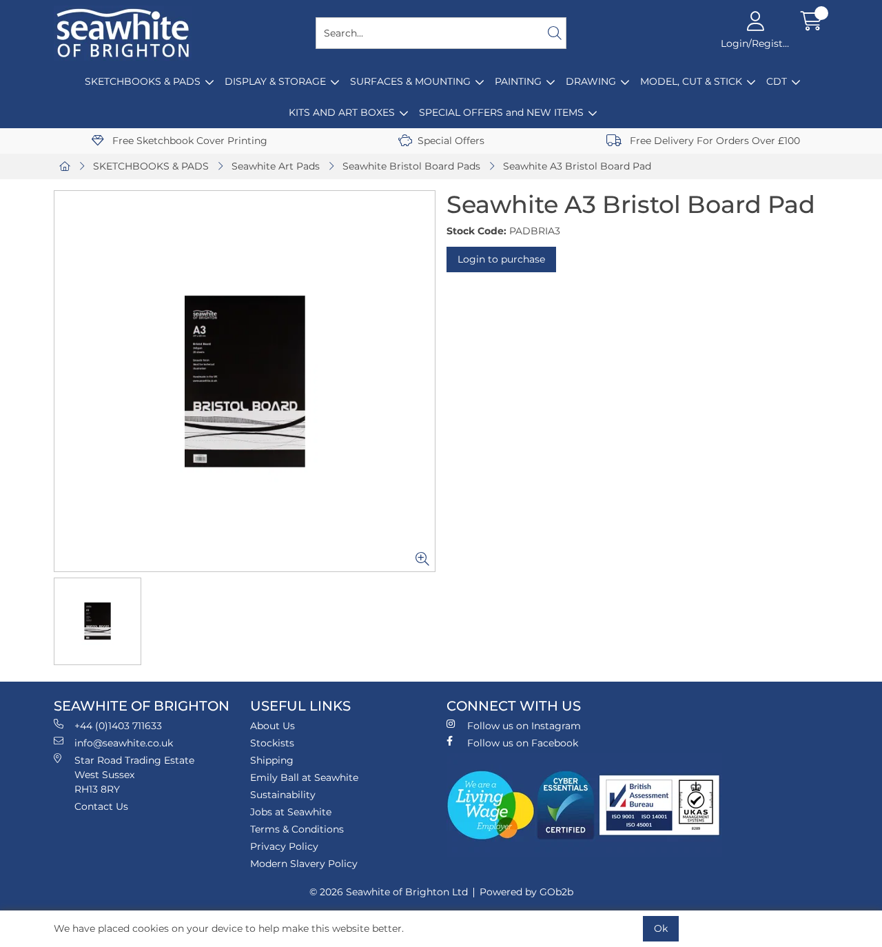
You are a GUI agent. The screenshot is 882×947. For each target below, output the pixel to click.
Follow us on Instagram (524, 726)
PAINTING (518, 81)
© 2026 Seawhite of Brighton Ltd (388, 892)
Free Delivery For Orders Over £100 (713, 140)
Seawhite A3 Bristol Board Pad (577, 166)
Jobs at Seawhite (290, 812)
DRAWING (591, 81)
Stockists (272, 743)
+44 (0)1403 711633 (118, 726)
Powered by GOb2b (526, 892)
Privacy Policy (284, 846)
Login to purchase (501, 259)
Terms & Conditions (297, 829)
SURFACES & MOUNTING (410, 81)
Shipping (272, 760)
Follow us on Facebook (522, 743)
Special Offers (451, 140)
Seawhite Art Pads (276, 166)
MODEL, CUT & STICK (691, 81)
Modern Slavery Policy (304, 863)
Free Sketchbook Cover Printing (188, 140)
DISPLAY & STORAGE (275, 81)
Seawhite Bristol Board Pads (411, 166)
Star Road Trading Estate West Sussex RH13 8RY (134, 774)
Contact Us (101, 806)
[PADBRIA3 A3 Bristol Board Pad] (244, 381)
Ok (661, 928)
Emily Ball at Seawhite (304, 777)
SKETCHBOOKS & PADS (143, 81)
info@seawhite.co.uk (123, 743)
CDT (776, 81)
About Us (272, 726)
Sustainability (283, 794)
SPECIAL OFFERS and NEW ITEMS (501, 112)
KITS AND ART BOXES (342, 112)
